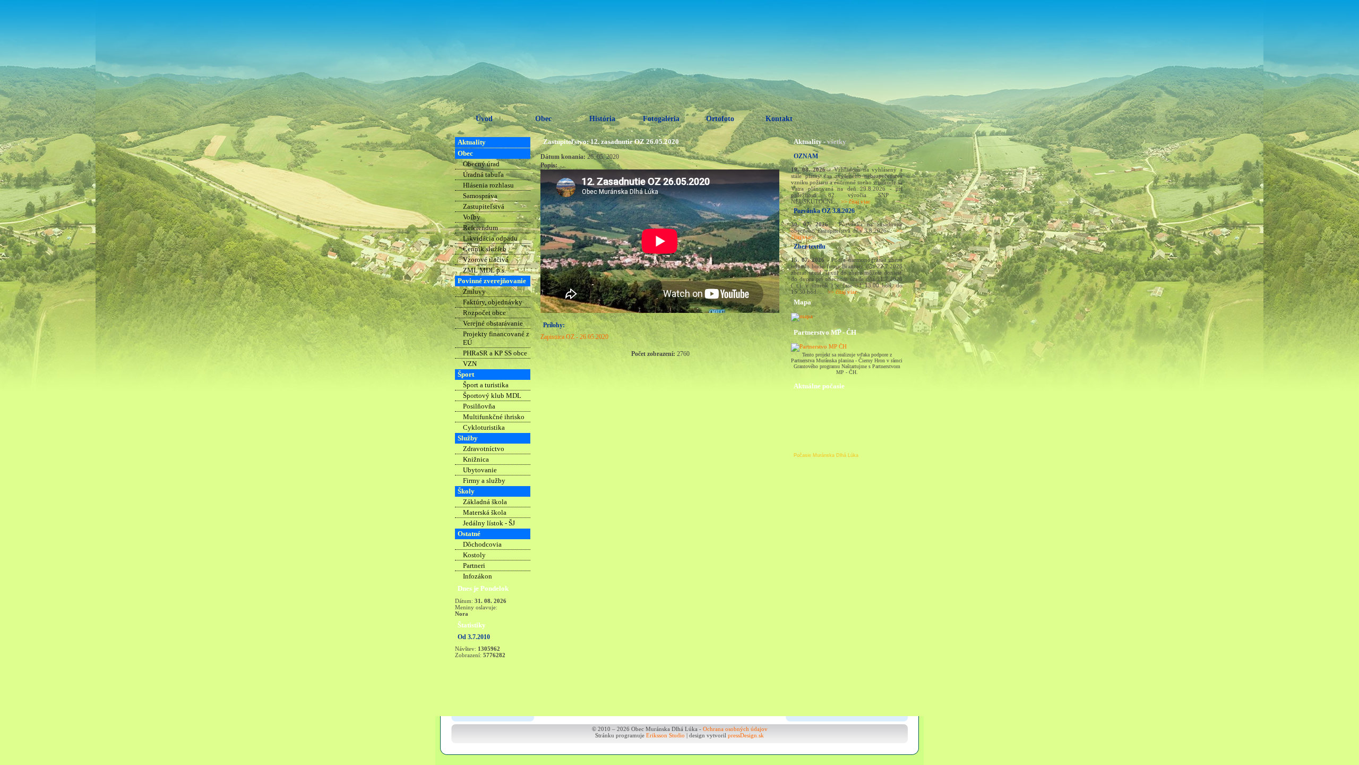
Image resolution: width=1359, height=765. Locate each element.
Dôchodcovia (482, 544)
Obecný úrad (481, 164)
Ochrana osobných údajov (735, 729)
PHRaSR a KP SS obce (495, 353)
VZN (470, 364)
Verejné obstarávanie (493, 323)
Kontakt (779, 119)
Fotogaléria (661, 119)
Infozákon (477, 576)
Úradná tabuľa (483, 174)
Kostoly (474, 555)
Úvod (484, 119)
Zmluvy (474, 291)
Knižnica (476, 459)
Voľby (471, 217)
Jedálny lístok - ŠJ (489, 523)
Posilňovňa (479, 406)
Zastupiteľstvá (483, 206)
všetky (836, 142)
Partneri (474, 566)
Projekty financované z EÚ (496, 338)
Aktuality (472, 142)
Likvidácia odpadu (490, 238)
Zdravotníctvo (483, 449)
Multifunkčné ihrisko (493, 417)
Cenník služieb (484, 249)
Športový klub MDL (492, 396)
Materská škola (484, 512)
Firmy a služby (484, 480)
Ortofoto (720, 119)
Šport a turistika (486, 385)
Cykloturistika (484, 427)
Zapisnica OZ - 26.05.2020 (574, 337)
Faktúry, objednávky (492, 302)
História (602, 119)
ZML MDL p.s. (484, 270)
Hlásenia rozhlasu (488, 185)
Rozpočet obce (484, 313)
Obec (543, 119)
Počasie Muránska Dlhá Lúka (826, 455)
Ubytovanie (480, 470)
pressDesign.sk (746, 735)
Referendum (480, 228)
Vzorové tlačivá (486, 260)
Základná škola (485, 502)
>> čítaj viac (856, 201)
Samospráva (480, 196)
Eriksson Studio (665, 735)
